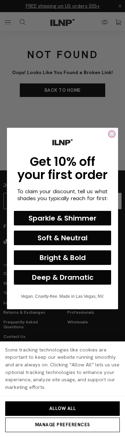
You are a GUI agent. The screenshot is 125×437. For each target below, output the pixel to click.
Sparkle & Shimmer (62, 218)
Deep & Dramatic (62, 277)
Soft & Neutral (63, 238)
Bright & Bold (63, 257)
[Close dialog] (111, 134)
